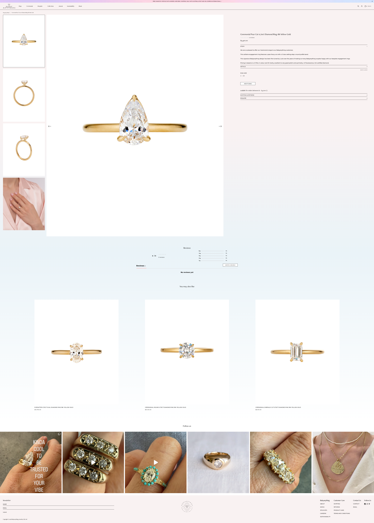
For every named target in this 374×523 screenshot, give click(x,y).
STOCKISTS (323, 510)
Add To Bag (248, 83)
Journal (61, 6)
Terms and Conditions (342, 513)
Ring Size (243, 73)
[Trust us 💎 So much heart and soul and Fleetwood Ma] (281, 462)
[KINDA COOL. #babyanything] (31, 462)
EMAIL (355, 507)
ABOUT (322, 503)
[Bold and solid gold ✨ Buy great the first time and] (343, 462)
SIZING (322, 507)
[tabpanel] (134, 125)
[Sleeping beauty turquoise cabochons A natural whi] (156, 462)
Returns (337, 507)
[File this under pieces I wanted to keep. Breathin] (218, 462)
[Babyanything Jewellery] (9, 6)
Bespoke (40, 6)
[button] (213, 251)
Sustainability (70, 6)
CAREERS (323, 513)
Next (220, 126)
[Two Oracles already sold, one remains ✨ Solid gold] (93, 462)
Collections (50, 6)
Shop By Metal (6, 12)
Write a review (230, 265)
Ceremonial (29, 6)
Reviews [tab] (141, 266)
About (80, 6)
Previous (49, 126)
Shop (20, 6)
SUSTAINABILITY (325, 516)
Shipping (337, 503)
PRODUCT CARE (339, 510)
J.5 (243, 76)
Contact (356, 503)
